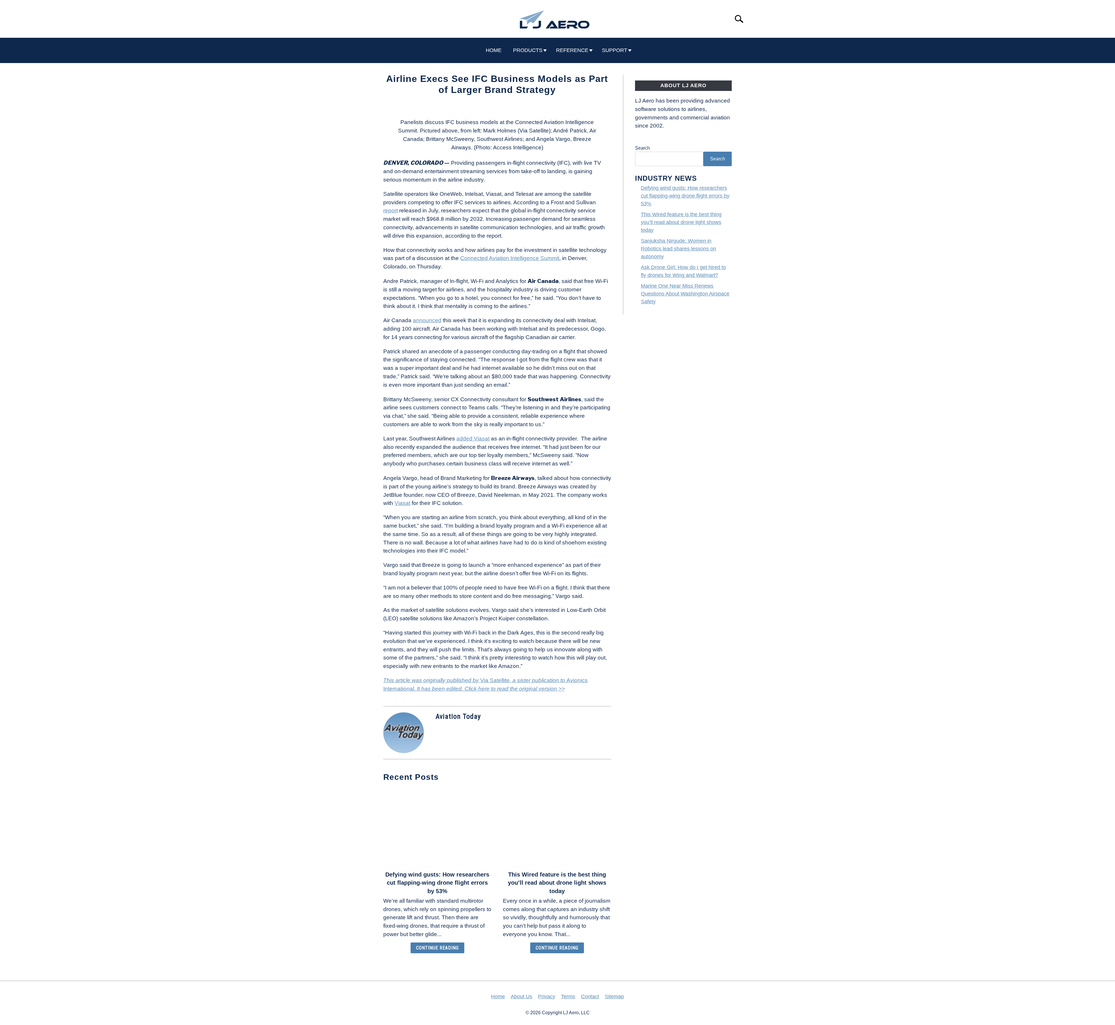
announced (427, 320)
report (390, 210)
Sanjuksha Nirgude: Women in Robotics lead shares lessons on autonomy (678, 248)
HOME (493, 50)
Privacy (546, 996)
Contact (590, 996)
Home (498, 996)
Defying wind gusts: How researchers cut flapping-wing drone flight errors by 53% (437, 883)
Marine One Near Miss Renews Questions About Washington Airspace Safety (685, 293)
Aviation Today (458, 716)
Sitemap (614, 996)
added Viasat (473, 439)
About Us (521, 996)
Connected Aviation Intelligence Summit (509, 258)
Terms (568, 996)
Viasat (402, 503)
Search (642, 148)
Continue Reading (437, 948)
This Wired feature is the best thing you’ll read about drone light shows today (557, 883)
